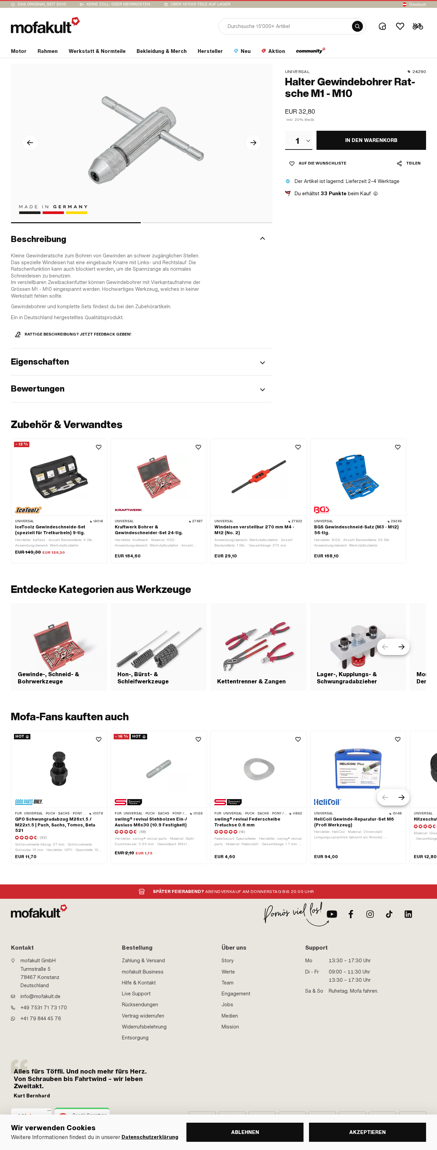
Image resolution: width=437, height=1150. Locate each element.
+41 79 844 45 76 (40, 1018)
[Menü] (49, 1112)
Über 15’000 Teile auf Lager (200, 4)
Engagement (236, 993)
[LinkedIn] (408, 914)
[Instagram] (370, 914)
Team (228, 982)
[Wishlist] (400, 26)
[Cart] (418, 26)
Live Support (136, 993)
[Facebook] (351, 914)
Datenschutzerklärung (150, 1137)
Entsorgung (135, 1037)
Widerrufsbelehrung (144, 1026)
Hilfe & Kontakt (139, 982)
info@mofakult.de (40, 996)
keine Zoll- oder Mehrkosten (118, 4)
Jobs (227, 1004)
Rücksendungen (140, 1004)
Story (228, 960)
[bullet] (76, 222)
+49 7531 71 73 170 (43, 1007)
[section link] (311, 52)
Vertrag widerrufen (143, 1015)
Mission (230, 1026)
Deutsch (417, 4)
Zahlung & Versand (143, 960)
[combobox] (298, 140)
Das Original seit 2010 (42, 4)
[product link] (59, 501)
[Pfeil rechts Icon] (253, 142)
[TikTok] (389, 914)
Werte (228, 971)
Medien (230, 1015)
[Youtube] (332, 914)
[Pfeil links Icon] (30, 142)
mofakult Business (143, 971)
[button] (141, 239)
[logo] (45, 25)
